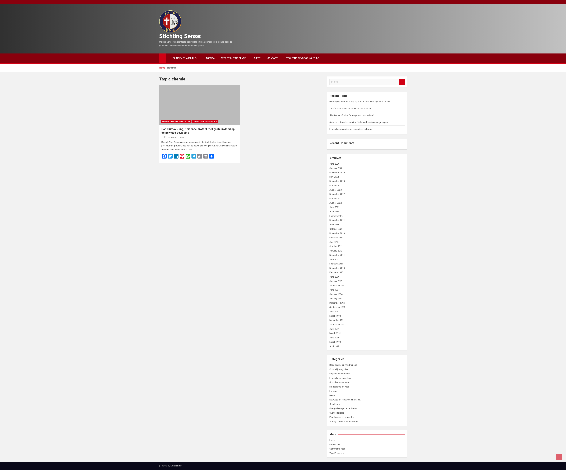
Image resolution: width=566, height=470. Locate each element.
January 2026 (335, 168)
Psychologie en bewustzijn (205, 122)
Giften (257, 58)
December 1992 (337, 303)
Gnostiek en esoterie (339, 382)
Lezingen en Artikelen (184, 58)
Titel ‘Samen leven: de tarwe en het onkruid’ (350, 108)
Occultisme (334, 404)
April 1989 (334, 346)
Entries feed (335, 444)
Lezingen (333, 391)
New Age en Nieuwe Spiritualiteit (176, 122)
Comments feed (337, 448)
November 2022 (337, 194)
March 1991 (335, 333)
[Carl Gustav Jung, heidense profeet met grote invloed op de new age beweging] (199, 105)
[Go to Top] (559, 457)
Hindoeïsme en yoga (339, 386)
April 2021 (334, 224)
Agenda (210, 58)
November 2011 (337, 255)
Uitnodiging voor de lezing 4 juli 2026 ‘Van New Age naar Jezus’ (359, 101)
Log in (332, 440)
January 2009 (335, 281)
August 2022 (335, 203)
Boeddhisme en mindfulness (343, 365)
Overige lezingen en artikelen (343, 408)
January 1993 (335, 298)
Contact (272, 58)
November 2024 (337, 172)
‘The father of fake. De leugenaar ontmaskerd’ (351, 115)
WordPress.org (336, 453)
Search (402, 82)
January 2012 (335, 250)
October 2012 (336, 246)
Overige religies (336, 413)
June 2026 (334, 164)
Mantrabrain (176, 465)
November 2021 (337, 220)
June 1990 (334, 337)
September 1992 (337, 307)
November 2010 (337, 268)
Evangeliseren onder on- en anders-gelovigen (351, 129)
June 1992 (334, 311)
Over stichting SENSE (233, 58)
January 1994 (335, 294)
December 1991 (337, 320)
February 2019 (336, 237)
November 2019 (337, 233)
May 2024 (334, 176)
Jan (182, 137)
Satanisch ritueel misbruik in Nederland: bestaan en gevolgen (358, 122)
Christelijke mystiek (338, 369)
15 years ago (170, 137)
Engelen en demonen (339, 373)
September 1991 (337, 324)
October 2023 (336, 185)
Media (332, 395)
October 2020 (336, 229)
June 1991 (334, 329)
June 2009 (334, 277)
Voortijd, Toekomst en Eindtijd (343, 421)
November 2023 (337, 181)
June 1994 (334, 289)
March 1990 (335, 342)
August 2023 (335, 190)
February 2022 (336, 216)
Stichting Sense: (180, 36)
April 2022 (334, 211)
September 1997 (337, 285)
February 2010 (336, 272)
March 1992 (335, 316)
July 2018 (334, 242)
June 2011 (334, 259)
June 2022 (334, 207)
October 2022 (336, 198)
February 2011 (336, 263)
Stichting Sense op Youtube (302, 58)
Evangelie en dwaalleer (340, 378)
